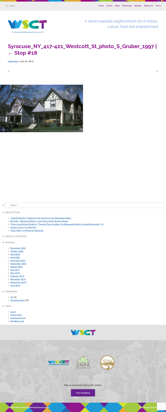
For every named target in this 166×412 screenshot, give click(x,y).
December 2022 (17, 260)
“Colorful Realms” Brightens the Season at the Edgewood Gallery (40, 218)
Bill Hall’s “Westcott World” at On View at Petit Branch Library (39, 221)
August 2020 (16, 266)
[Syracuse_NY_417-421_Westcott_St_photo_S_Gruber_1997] (41, 131)
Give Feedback (83, 392)
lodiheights (13, 61)
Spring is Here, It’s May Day (23, 227)
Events (109, 5)
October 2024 (16, 251)
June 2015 (15, 285)
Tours (158, 5)
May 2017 (15, 269)
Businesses (127, 5)
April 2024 (15, 254)
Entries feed (16, 314)
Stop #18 (22, 53)
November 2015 (18, 279)
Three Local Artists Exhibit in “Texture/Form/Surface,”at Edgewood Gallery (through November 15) (56, 224)
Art (11, 297)
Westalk (137, 5)
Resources (148, 5)
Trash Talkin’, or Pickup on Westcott (26, 230)
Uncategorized (17, 300)
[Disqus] (83, 167)
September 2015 (18, 282)
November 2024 (18, 248)
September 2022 (18, 263)
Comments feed (17, 318)
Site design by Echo (148, 407)
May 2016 (15, 273)
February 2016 (17, 276)
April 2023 (15, 257)
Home (101, 5)
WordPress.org (17, 321)
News (117, 5)
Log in (13, 311)
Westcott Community (27, 24)
